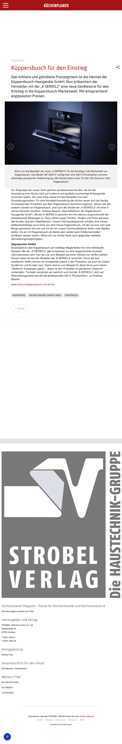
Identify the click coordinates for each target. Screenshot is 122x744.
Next (111, 146)
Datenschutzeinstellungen (61, 724)
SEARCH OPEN (117, 15)
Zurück (21, 308)
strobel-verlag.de (87, 716)
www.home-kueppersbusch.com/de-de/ (33, 284)
